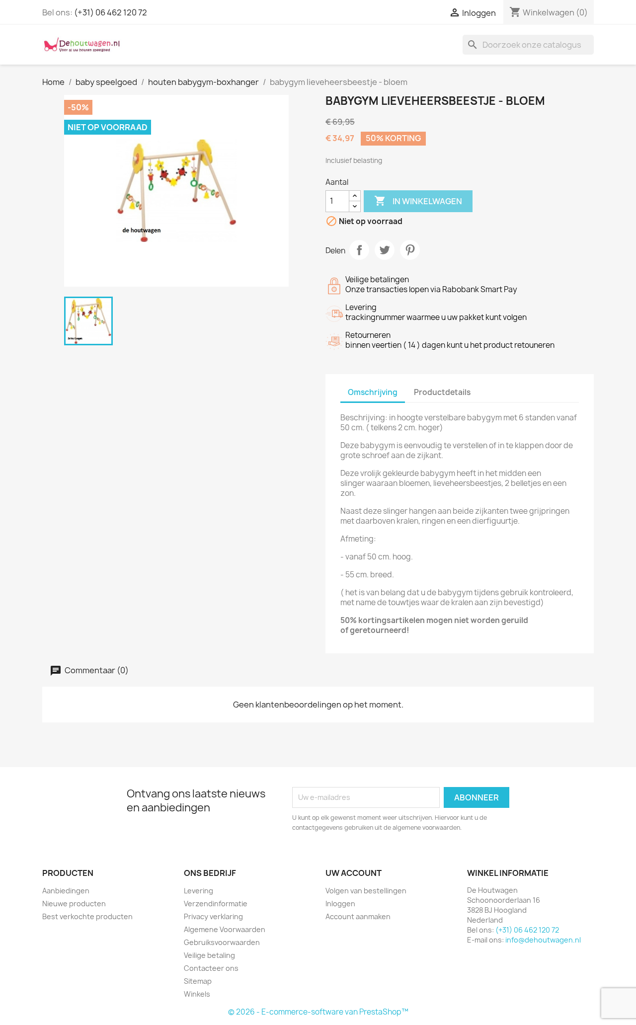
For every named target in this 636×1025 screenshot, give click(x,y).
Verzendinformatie (215, 903)
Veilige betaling (209, 955)
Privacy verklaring (213, 916)
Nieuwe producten (74, 903)
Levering (198, 890)
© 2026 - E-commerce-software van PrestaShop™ (318, 1012)
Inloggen (340, 903)
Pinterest (410, 250)
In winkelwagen (418, 201)
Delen (359, 250)
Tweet (385, 250)
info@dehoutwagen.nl (543, 940)
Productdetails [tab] (442, 392)
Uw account (353, 872)
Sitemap (198, 981)
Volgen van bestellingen (365, 890)
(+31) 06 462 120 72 (110, 12)
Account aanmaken (358, 916)
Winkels (197, 994)
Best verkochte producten (87, 916)
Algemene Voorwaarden (224, 929)
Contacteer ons (211, 968)
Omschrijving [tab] (373, 392)
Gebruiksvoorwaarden (222, 942)
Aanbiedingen (65, 890)
